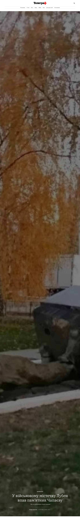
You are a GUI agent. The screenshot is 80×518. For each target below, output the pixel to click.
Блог (44, 7)
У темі (28, 7)
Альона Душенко (33, 509)
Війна (40, 7)
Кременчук (40, 491)
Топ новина (22, 7)
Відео (36, 7)
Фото (32, 7)
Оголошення (57, 7)
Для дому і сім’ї (49, 7)
